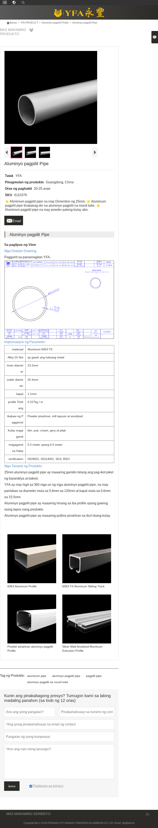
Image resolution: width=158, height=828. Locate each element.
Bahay (11, 22)
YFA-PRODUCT (29, 22)
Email (13, 220)
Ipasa (11, 786)
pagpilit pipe (94, 676)
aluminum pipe (36, 676)
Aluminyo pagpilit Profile (55, 22)
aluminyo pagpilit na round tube (47, 682)
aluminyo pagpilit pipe (66, 676)
